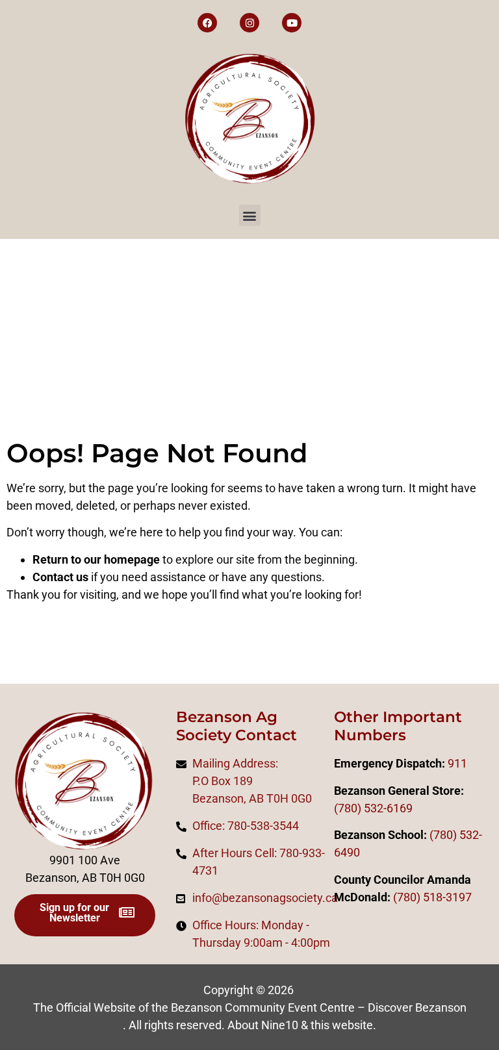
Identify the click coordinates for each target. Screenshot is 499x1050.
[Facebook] (207, 22)
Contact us (60, 577)
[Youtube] (291, 22)
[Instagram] (249, 22)
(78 (401, 897)
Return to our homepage (96, 559)
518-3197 (446, 897)
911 (457, 763)
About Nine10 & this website (300, 1025)
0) (415, 897)
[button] (250, 215)
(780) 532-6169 (373, 808)
